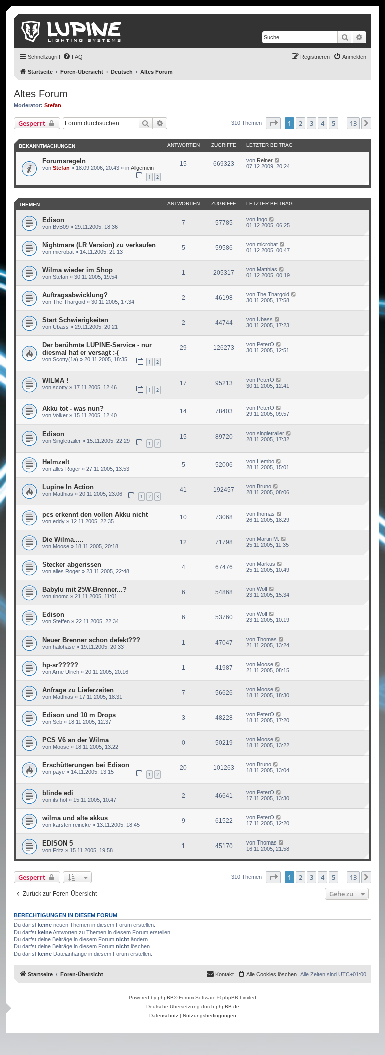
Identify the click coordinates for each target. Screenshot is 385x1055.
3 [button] (311, 123)
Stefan (52, 105)
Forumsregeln (64, 161)
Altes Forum (41, 93)
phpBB (166, 997)
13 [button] (353, 123)
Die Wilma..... (63, 539)
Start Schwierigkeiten (75, 320)
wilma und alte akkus (75, 818)
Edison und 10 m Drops (79, 715)
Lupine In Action (68, 487)
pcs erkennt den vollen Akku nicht (95, 514)
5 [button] (333, 123)
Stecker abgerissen (71, 564)
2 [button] (300, 123)
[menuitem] (73, 57)
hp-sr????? (60, 665)
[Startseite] (72, 30)
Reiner (265, 160)
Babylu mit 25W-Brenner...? (84, 589)
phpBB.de (227, 1006)
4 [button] (322, 123)
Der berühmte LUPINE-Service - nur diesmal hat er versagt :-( (97, 348)
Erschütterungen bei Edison (85, 765)
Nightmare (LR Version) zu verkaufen (99, 245)
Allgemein (142, 168)
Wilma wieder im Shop (77, 270)
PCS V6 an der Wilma (75, 740)
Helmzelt (55, 462)
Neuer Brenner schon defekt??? (91, 640)
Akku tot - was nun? (73, 408)
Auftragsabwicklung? (75, 295)
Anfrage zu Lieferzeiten (78, 690)
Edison (53, 220)
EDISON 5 (57, 843)
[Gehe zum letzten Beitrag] (277, 160)
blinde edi (57, 793)
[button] (273, 123)
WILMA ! (55, 380)
